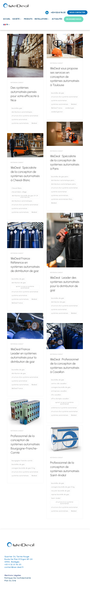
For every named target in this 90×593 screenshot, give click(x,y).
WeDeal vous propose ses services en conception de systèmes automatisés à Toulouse (64, 76)
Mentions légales (12, 575)
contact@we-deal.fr (14, 567)
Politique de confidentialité (17, 578)
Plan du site (10, 581)
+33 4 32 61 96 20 (12, 564)
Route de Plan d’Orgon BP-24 (18, 559)
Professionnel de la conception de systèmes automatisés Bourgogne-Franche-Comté (25, 444)
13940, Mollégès (12, 562)
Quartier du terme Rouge (16, 557)
